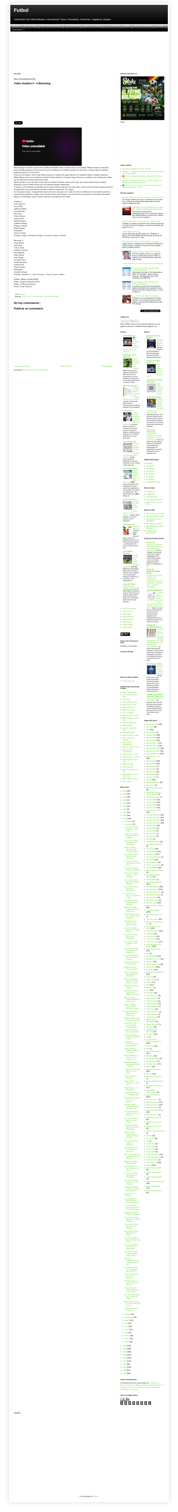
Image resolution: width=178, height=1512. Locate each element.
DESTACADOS (151, 956)
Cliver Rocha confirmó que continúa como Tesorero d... (132, 916)
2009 (125, 1367)
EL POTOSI (150, 474)
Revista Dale (126, 781)
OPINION (149, 463)
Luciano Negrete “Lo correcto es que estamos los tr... (131, 1057)
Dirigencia (86, 26)
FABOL (148, 982)
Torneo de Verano (152, 1160)
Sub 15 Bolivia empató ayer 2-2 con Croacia (132, 1099)
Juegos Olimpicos (152, 1024)
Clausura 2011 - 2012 (153, 810)
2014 (125, 1352)
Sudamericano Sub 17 (154, 1122)
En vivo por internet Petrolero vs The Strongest (131, 1182)
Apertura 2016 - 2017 (153, 756)
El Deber (151, 1385)
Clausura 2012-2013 (153, 815)
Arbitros (148, 780)
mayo (127, 1329)
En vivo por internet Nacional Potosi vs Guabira (131, 836)
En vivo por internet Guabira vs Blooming (131, 1142)
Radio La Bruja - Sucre (130, 715)
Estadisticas (150, 491)
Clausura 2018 (151, 828)
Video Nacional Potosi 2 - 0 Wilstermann (132, 1094)
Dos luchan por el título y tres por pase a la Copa (130, 923)
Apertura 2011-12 (152, 743)
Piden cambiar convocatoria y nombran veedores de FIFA (131, 1135)
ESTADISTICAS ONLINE (155, 514)
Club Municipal (151, 879)
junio (126, 1326)
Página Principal (65, 366)
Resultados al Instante (154, 1086)
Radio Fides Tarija (128, 710)
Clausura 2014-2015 (153, 820)
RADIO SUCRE (127, 764)
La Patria (129, 1385)
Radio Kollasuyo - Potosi (131, 757)
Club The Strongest (30, 26)
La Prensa (153, 1383)
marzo (127, 1336)
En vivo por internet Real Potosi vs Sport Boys (131, 856)
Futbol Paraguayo (152, 1006)
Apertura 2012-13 (152, 746)
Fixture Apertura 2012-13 (130, 231)
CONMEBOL (150, 494)
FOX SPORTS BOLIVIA (154, 500)
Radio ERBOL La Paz (130, 779)
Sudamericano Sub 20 (154, 1126)
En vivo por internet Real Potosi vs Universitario (131, 1247)
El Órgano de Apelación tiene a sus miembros (131, 1043)
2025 (125, 794)
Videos (56, 296)
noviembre (128, 824)
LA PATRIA (150, 471)
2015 (125, 1349)
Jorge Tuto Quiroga (154, 397)
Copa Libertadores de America (51, 26)
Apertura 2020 (151, 769)
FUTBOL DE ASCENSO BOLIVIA (154, 626)
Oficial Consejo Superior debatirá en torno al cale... (132, 999)
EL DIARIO (150, 477)
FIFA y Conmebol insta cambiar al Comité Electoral (132, 1156)
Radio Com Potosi (128, 707)
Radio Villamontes (128, 733)
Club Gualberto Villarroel (154, 870)
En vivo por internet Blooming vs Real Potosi (131, 829)
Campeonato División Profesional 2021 (153, 793)
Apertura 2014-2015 (153, 751)
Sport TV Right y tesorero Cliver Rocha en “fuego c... (132, 1006)
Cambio (148, 1387)
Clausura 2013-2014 (153, 817)
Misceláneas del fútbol (154, 523)
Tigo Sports (150, 1138)
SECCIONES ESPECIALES (151, 1091)
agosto (127, 1320)
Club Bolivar (16, 26)
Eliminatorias (97, 26)
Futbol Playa (150, 1009)
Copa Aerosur (150, 936)
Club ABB (149, 839)
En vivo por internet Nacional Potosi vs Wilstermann (131, 1127)
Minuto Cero (126, 699)
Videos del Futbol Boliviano (153, 362)
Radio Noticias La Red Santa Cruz (130, 775)
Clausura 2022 (151, 834)
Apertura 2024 (151, 774)
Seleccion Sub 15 (152, 1102)
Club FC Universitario (153, 865)
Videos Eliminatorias (153, 1186)
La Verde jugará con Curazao (131, 1309)
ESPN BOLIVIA (151, 497)
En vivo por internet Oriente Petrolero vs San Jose (132, 1113)
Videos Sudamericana (153, 1191)
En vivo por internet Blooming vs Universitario (131, 936)
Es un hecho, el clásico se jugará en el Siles (132, 895)
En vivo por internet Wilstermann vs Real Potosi (131, 1013)
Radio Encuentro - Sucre (130, 747)
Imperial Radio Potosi (129, 702)
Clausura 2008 (151, 802)
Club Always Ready (130, 468)
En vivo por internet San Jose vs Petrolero (131, 1276)
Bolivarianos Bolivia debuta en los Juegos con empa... (132, 992)
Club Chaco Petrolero (153, 857)
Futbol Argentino (128, 617)
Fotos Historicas (152, 995)
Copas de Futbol (129, 584)
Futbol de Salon (151, 1001)
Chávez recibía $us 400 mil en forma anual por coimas (131, 981)
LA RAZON (150, 466)
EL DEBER (150, 479)
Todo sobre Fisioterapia (151, 431)
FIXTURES (116, 26)
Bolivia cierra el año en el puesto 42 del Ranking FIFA (141, 221)
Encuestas (150, 970)
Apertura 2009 (151, 738)
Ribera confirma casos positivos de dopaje (132, 1019)
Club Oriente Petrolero (154, 882)
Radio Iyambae (127, 767)
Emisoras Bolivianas (129, 723)
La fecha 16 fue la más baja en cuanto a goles (132, 1071)
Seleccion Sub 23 (152, 1115)
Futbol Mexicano (128, 619)
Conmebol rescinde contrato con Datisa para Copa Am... (132, 1189)
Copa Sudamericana (72, 26)
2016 (125, 1346)
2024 (125, 797)
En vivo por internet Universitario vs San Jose (132, 863)
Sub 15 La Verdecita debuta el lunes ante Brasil (132, 1240)
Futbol (21, 10)
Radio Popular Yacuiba (130, 735)
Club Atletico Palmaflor (154, 844)
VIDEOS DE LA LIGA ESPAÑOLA (153, 520)
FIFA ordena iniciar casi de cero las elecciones (130, 1149)
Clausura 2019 (151, 831)
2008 (125, 1370)
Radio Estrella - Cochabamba (127, 751)
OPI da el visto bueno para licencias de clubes (131, 1296)
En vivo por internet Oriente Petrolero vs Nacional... (132, 882)
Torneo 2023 (150, 1146)
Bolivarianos (150, 785)
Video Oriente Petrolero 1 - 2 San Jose (131, 1083)
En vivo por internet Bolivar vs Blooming (132, 869)
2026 (125, 791)
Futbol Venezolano (152, 1012)
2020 (125, 809)
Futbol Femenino (152, 1004)
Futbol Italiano (127, 627)
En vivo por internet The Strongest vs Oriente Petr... (131, 950)
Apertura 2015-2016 (153, 754)
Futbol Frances (127, 611)
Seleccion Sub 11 (152, 1099)
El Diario (157, 1385)
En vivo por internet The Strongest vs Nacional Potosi (131, 1269)
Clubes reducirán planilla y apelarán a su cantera (132, 1050)
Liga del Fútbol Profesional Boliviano (153, 1040)
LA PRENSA (150, 469)
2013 (125, 1355)
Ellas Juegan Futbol (154, 664)
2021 (125, 806)
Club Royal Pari (129, 524)
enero (127, 1342)
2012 (125, 1358)
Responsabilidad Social (154, 1081)
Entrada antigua (106, 366)
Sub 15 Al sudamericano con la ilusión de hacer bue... (131, 1261)
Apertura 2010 (151, 740)
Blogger (95, 1496)
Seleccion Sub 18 (152, 1107)
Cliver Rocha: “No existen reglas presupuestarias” (131, 1025)
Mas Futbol (150, 1046)
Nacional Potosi (151, 1064)
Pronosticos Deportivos (154, 1076)
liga (147, 1037)
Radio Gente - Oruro (129, 705)
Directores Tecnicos (153, 959)
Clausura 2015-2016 (153, 823)
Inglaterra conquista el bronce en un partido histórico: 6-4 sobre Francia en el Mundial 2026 (142, 182)
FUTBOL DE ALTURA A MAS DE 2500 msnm (155, 696)
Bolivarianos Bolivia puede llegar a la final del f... (131, 902)
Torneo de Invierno (152, 1154)
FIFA (147, 990)
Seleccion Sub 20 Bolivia (155, 1110)
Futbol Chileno (127, 622)
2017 (125, 818)
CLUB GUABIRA (48, 296)
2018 (125, 815)
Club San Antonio (152, 900)
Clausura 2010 (151, 808)
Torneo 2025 (150, 1149)
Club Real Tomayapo (153, 895)
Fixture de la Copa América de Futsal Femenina (160, 669)
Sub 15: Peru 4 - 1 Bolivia (130, 1195)
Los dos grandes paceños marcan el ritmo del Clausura (131, 1207)
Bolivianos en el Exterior (154, 788)
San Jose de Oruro (130, 499)
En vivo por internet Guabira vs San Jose (131, 943)
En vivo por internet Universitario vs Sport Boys (131, 1175)
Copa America (151, 939)
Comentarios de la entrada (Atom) (36, 370)
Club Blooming (37, 296)
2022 (125, 803)
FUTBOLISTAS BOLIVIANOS (151, 532)
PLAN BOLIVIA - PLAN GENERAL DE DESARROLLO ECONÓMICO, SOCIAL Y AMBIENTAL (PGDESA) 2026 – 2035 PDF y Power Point (155, 581)
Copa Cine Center (152, 942)
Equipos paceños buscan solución (130, 968)
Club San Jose (151, 903)
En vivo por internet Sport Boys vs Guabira (131, 1226)
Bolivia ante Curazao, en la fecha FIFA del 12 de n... (132, 1303)
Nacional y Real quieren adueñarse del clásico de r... (131, 1106)
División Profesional (153, 964)
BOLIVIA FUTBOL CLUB (154, 516)
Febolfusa (149, 987)
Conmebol (149, 934)
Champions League (152, 797)
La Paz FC (150, 1034)
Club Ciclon (150, 860)
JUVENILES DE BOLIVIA (151, 1030)
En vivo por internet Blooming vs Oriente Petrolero (132, 1219)
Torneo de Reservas (153, 1157)
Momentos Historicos (153, 1051)
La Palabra (137, 1385)
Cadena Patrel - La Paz (130, 754)
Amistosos (150, 727)
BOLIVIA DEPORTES (154, 590)
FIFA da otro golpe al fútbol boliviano (131, 1162)
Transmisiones (17, 30)
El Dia (135, 1389)
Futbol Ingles (126, 614)
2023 (125, 800)
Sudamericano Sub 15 (154, 1117)
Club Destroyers (151, 862)
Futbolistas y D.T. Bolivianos (129, 356)
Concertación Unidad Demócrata (154, 381)
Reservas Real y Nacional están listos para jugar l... (131, 849)
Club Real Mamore (152, 887)
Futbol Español (127, 625)
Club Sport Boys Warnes (154, 905)
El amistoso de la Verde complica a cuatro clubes (131, 1290)
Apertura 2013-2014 (153, 748)
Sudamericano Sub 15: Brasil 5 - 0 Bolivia (132, 1213)
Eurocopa (149, 977)
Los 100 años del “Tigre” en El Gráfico (145, 296)
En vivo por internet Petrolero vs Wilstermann (131, 888)
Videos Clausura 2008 (153, 1177)
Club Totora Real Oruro (154, 914)
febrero (127, 1339)
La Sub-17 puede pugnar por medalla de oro (131, 930)
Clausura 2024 (151, 836)
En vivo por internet (129, 608)
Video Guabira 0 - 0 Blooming (131, 1077)
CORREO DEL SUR (153, 482)
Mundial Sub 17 (151, 1061)
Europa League (151, 979)
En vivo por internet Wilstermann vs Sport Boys (131, 842)
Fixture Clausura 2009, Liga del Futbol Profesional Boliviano (145, 269)
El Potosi (130, 1387)
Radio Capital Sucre (129, 692)
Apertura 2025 (151, 777)
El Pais (144, 1385)
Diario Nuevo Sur (126, 1389)
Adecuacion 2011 (152, 724)
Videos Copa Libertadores (155, 1181)
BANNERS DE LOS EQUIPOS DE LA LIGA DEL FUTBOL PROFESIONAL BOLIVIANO (147, 208)
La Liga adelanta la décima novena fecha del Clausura (131, 1200)
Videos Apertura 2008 (153, 1168)
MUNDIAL (126, 26)
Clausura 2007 (151, 800)
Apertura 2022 (151, 772)
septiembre (129, 1317)
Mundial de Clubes (152, 1059)
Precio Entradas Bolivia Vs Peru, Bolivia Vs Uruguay (140, 241)
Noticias (149, 1067)
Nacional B (151, 542)
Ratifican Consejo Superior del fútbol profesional (131, 909)
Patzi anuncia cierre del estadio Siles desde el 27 (131, 974)
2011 (125, 1361)
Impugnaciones (151, 1017)
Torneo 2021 (150, 1144)
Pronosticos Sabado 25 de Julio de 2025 (136, 169)
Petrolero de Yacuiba (153, 1069)
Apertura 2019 (151, 766)
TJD (147, 1141)
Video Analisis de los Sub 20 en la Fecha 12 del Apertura (143, 263)
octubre (127, 1314)
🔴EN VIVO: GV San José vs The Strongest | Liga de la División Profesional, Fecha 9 (142, 186)
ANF (147, 730)
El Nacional (156, 1387)
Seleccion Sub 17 (152, 1105)
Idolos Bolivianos (152, 1014)
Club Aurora (150, 849)
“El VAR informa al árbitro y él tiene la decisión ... (131, 1283)
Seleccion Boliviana (153, 1095)
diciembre (128, 821)
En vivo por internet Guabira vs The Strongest (131, 875)
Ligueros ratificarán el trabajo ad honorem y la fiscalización (142, 197)
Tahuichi (149, 1136)
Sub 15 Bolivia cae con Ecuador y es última (131, 1168)
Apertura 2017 (151, 761)
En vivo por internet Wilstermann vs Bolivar (131, 1233)
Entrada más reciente (22, 366)
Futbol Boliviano (129, 336)
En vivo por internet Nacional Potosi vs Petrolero (131, 957)
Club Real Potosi (152, 889)
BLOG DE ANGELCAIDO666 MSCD (153, 571)
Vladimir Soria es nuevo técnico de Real (146, 251)
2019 (125, 812)
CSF (147, 953)
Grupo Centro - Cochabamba (127, 743)
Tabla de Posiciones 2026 (143, 26)
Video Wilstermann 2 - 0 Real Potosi (132, 963)
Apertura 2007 (151, 732)
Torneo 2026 (159, 26)
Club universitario (152, 919)
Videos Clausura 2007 (153, 1172)
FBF (106, 26)
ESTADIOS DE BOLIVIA (154, 972)
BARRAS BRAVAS (152, 782)
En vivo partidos (128, 713)
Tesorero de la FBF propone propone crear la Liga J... (131, 1253)
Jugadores (149, 1027)
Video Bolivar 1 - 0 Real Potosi (130, 1089)
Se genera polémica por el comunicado (131, 1031)
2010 (125, 1364)
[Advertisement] (86, 52)
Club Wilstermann (129, 442)
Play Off (149, 1074)
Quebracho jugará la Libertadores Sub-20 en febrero (132, 1064)
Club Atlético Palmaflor (128, 552)
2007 (125, 1373)
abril (126, 1333)
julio (126, 1323)
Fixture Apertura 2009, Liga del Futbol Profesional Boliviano (145, 283)
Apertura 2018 (151, 764)
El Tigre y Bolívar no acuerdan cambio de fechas (132, 1037)
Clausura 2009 (151, 805)
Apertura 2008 (151, 735)
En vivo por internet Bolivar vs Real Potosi (131, 1120)
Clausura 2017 (27, 296)
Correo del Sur (140, 1387)
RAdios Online (127, 725)
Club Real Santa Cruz (153, 892)
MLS (147, 1049)
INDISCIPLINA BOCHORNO (151, 1021)
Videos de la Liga (128, 681)
